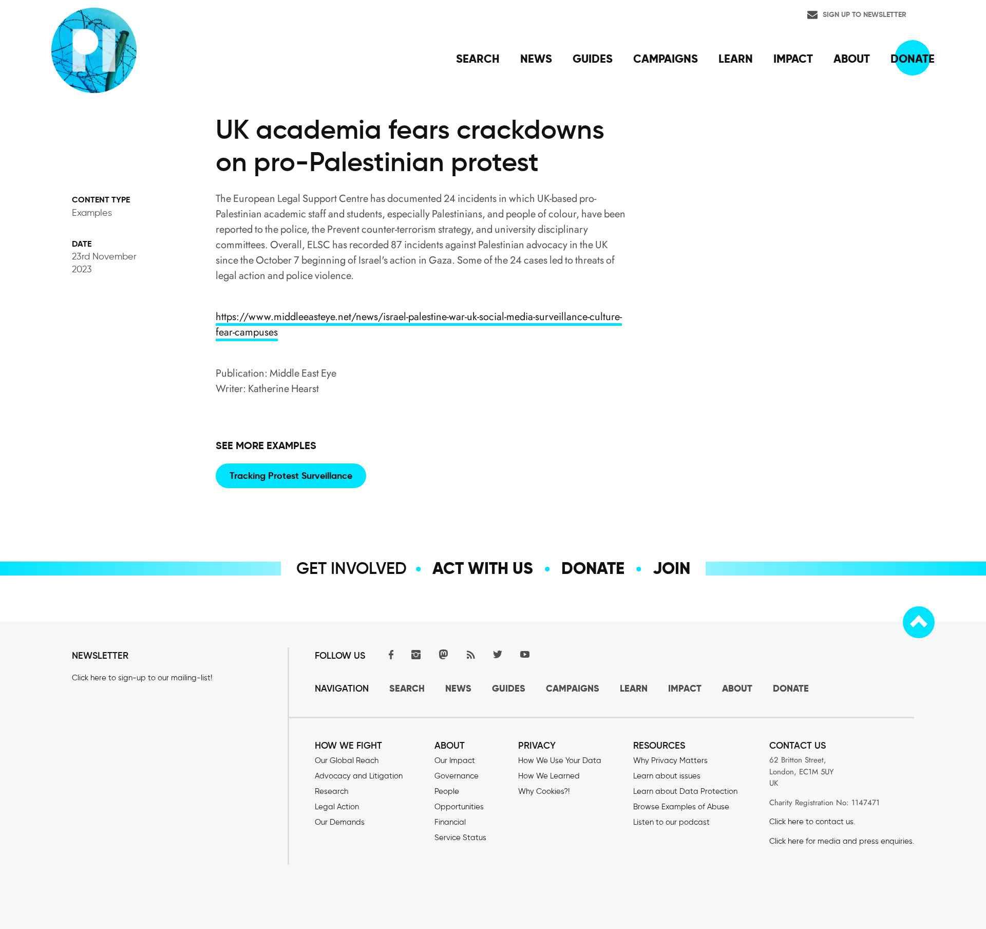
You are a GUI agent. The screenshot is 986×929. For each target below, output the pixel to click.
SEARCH (407, 688)
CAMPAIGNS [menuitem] (665, 58)
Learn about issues (666, 776)
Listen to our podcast (671, 822)
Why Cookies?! (544, 791)
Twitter (497, 654)
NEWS (458, 688)
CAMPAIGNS (572, 688)
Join (671, 568)
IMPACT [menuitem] (793, 58)
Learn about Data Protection (685, 791)
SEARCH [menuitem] (478, 58)
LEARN (634, 688)
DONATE (791, 688)
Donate (592, 568)
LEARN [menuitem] (735, 58)
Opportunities (459, 806)
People (446, 791)
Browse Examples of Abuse (681, 806)
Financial (450, 822)
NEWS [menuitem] (536, 58)
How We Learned (549, 776)
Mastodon (443, 654)
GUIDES (508, 688)
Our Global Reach (346, 760)
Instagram (416, 654)
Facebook (388, 654)
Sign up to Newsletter (864, 14)
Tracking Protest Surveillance (291, 475)
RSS (470, 654)
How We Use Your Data (559, 760)
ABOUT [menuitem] (851, 58)
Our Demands (340, 822)
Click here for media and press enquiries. (841, 841)
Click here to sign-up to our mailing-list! (142, 677)
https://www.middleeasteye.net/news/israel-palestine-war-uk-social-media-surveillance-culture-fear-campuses (419, 324)
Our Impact (454, 760)
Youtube (524, 654)
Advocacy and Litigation (359, 776)
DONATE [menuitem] (912, 58)
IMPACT (684, 688)
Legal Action (337, 806)
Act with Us (482, 568)
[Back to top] (919, 622)
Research (331, 791)
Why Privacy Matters (670, 760)
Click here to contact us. (812, 821)
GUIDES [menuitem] (593, 58)
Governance (456, 776)
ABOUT (737, 688)
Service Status (460, 837)
